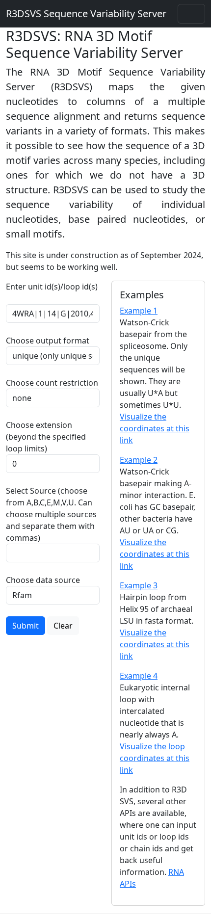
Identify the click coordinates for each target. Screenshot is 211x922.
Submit (25, 625)
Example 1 (139, 310)
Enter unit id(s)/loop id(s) (52, 292)
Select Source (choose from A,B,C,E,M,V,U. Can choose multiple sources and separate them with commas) (51, 514)
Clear (63, 625)
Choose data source (43, 580)
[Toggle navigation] (191, 14)
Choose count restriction (52, 382)
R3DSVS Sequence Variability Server (86, 13)
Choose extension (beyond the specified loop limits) (46, 437)
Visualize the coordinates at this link (154, 428)
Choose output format (47, 340)
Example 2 (139, 459)
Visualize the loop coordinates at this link (154, 758)
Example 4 (139, 675)
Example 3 (139, 585)
